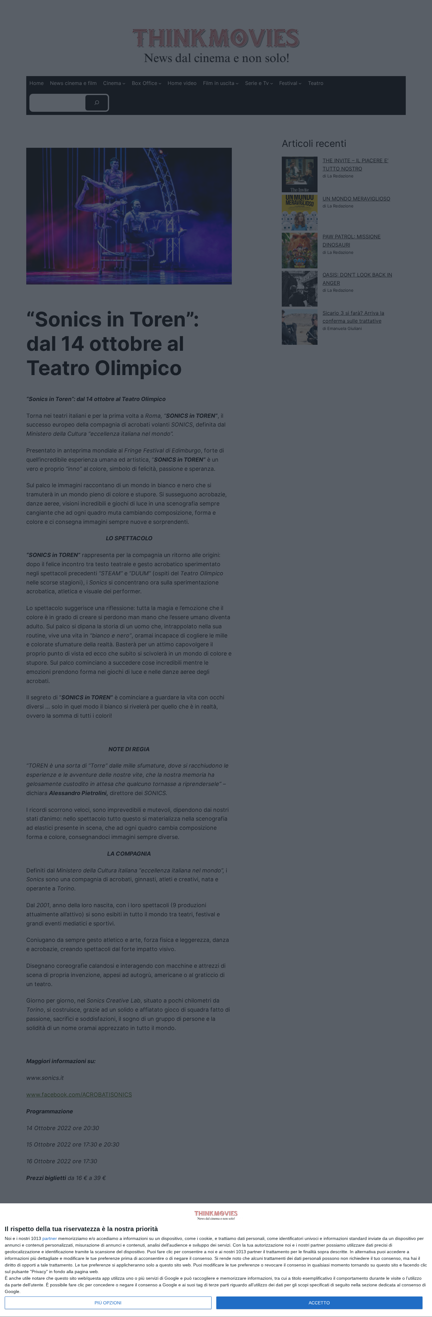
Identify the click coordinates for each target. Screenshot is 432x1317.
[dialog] (216, 1260)
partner (49, 1238)
